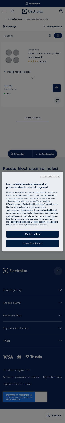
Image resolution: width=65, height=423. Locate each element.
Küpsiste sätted (33, 234)
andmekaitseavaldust (37, 224)
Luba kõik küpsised (32, 243)
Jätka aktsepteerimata (50, 176)
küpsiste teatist (18, 224)
